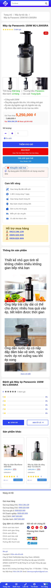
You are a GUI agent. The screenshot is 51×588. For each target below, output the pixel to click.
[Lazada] (45, 527)
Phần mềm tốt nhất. (17, 554)
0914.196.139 (12, 121)
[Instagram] (36, 527)
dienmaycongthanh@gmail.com (37, 571)
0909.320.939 (16, 235)
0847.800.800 (17, 516)
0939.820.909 (16, 238)
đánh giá (18, 29)
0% (46, 397)
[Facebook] (28, 527)
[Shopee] (41, 527)
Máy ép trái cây (21, 15)
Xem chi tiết (25, 374)
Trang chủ (8, 15)
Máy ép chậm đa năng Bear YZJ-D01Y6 (36, 466)
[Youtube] (32, 527)
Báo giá (5, 551)
